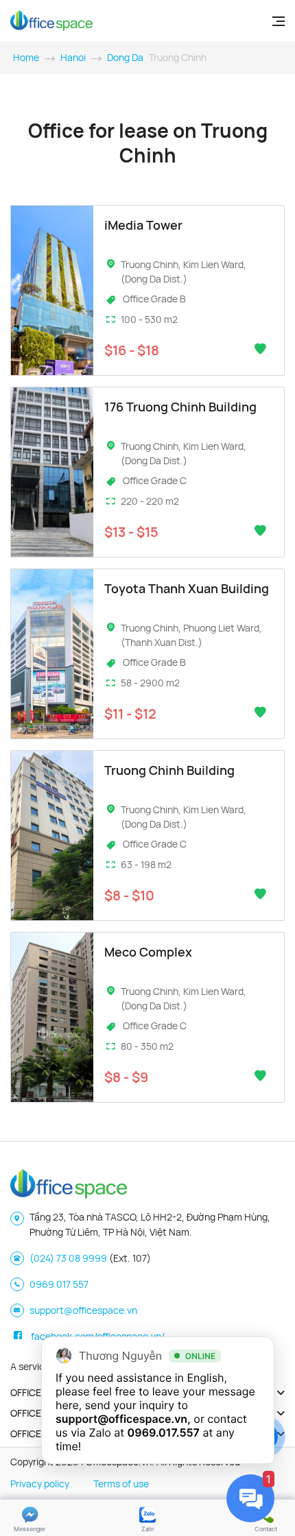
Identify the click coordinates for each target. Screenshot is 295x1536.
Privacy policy (39, 1483)
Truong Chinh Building (169, 770)
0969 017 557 (59, 1284)
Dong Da (125, 57)
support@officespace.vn (83, 1310)
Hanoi (73, 57)
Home (26, 57)
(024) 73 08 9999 (68, 1257)
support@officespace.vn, (123, 1419)
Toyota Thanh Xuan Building (186, 588)
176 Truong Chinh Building (180, 406)
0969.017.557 (164, 1432)
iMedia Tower (143, 225)
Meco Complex (148, 952)
